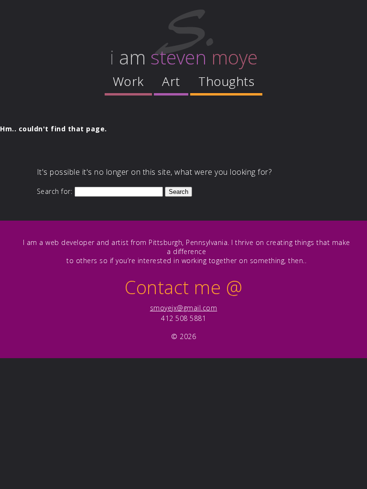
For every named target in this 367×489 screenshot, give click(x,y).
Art (171, 81)
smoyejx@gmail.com (183, 307)
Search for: (55, 191)
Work (128, 81)
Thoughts (226, 81)
